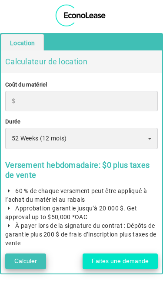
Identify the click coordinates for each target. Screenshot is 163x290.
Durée (13, 121)
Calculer (25, 260)
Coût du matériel (26, 84)
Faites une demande (120, 260)
